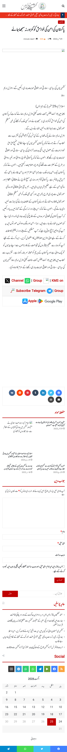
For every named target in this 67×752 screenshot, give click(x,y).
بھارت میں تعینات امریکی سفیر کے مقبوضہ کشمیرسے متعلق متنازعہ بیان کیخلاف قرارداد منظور (35, 623)
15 (15, 707)
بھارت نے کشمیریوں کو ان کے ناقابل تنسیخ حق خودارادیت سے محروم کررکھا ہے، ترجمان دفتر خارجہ (18, 467)
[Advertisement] (33, 345)
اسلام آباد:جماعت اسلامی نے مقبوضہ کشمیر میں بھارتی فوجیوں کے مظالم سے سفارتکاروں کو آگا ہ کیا (17, 455)
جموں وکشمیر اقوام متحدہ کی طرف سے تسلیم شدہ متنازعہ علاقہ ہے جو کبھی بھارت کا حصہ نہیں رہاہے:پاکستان (50, 467)
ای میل (61, 543)
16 (6, 707)
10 (60, 707)
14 (24, 707)
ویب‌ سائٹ (60, 555)
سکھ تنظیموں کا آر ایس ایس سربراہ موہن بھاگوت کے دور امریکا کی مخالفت (36, 615)
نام (63, 532)
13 (33, 707)
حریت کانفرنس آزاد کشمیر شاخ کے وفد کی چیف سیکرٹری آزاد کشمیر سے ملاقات (35, 647)
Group (37, 281)
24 (60, 722)
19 (42, 714)
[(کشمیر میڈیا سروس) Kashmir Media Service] (33, 6)
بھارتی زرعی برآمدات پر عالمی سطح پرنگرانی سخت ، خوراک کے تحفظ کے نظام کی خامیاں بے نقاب (33, 639)
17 (60, 714)
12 (42, 707)
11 (51, 707)
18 (51, 714)
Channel (18, 281)
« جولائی (33, 739)
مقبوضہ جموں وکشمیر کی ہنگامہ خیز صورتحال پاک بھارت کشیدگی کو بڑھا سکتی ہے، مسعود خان (50, 424)
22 (15, 714)
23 (6, 714)
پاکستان (61, 22)
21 (24, 714)
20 (33, 714)
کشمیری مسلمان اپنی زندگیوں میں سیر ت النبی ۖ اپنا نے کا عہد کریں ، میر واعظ (36, 631)
